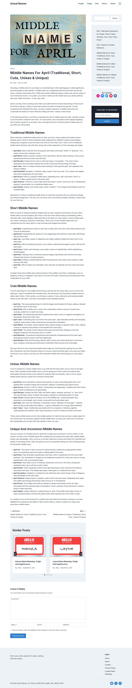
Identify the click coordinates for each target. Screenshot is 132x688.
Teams (112, 3)
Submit (107, 121)
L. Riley (14, 83)
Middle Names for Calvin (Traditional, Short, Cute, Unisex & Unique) (106, 56)
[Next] (80, 554)
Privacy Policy (110, 668)
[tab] (44, 574)
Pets (97, 3)
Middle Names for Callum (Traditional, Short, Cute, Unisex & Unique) (106, 67)
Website (66, 625)
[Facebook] (111, 683)
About (107, 661)
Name (14, 625)
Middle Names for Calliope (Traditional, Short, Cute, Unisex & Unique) (106, 77)
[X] (116, 683)
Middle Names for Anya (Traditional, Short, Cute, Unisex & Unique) (28, 514)
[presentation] (29, 546)
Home (107, 658)
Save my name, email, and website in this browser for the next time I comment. (39, 630)
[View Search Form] (120, 3)
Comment (15, 599)
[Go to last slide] (15, 554)
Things (89, 3)
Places (104, 3)
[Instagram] (120, 683)
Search (114, 18)
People (81, 3)
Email (39, 625)
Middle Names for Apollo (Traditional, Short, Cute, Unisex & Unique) (69, 514)
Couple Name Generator (110, 672)
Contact (108, 665)
